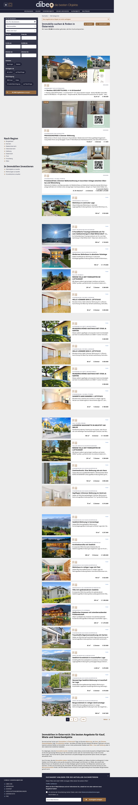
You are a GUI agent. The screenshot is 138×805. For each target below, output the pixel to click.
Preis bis (24, 34)
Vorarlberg (9, 158)
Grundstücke (60, 743)
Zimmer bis (25, 52)
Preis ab (8, 34)
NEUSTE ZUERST (103, 24)
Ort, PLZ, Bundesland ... (11, 18)
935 (83, 719)
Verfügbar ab (10, 68)
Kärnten (8, 144)
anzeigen (21, 92)
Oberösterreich (10, 149)
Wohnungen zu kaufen (13, 172)
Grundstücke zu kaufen (13, 174)
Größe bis (24, 43)
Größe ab (8, 43)
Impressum (10, 786)
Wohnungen (28, 11)
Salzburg (8, 151)
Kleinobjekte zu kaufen (13, 169)
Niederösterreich (11, 146)
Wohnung (89, 741)
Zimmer (103, 741)
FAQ (7, 796)
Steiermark (9, 154)
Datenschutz (10, 794)
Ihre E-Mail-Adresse (50, 796)
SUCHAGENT (89, 24)
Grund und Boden (62, 11)
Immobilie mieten (61, 760)
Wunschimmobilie (48, 767)
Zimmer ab (9, 52)
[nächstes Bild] (69, 205)
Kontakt (9, 789)
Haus (96, 741)
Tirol (7, 156)
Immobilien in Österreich (67, 741)
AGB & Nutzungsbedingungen (16, 791)
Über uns (9, 784)
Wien (7, 161)
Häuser (37, 11)
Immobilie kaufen (62, 751)
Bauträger (86, 11)
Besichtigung (10, 76)
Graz (95, 745)
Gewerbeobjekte (48, 11)
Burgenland (9, 141)
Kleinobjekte (75, 11)
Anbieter (8, 61)
